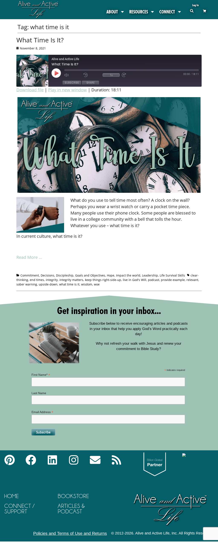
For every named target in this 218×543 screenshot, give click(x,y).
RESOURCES (138, 11)
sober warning (26, 284)
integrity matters (71, 280)
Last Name (39, 393)
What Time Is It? (40, 40)
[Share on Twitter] (27, 268)
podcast (153, 280)
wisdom (86, 284)
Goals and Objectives (90, 275)
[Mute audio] (72, 75)
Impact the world (128, 275)
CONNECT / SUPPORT (19, 508)
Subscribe (72, 82)
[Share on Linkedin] (51, 268)
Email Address (42, 412)
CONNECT (167, 11)
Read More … (29, 257)
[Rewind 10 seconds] (91, 75)
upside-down (48, 284)
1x (111, 75)
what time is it (69, 284)
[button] (191, 10)
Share (90, 82)
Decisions (47, 275)
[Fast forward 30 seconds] (130, 75)
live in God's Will (134, 280)
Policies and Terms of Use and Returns (70, 533)
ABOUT (112, 11)
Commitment (29, 275)
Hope (110, 275)
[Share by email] (59, 268)
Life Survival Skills (172, 275)
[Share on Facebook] (19, 268)
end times (37, 280)
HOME (11, 496)
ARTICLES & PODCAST (71, 508)
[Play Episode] (60, 73)
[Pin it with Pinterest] (43, 268)
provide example (173, 280)
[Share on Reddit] (35, 268)
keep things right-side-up (103, 280)
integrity (52, 280)
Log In (195, 5)
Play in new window (67, 90)
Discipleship (64, 275)
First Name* (41, 375)
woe (97, 284)
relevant (192, 280)
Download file (30, 90)
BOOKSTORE (73, 496)
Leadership (150, 275)
